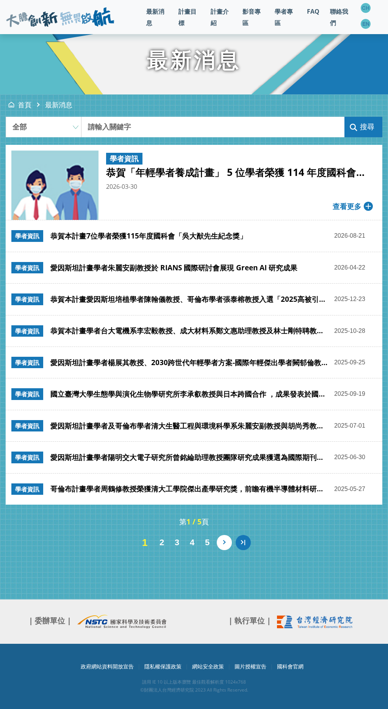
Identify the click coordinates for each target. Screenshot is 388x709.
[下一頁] (224, 542)
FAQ (313, 11)
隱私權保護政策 (162, 666)
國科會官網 (290, 666)
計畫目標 (187, 17)
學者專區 (284, 17)
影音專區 (251, 17)
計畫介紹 (220, 17)
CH (366, 8)
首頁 (24, 104)
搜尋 (367, 127)
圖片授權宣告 (250, 666)
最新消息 (155, 17)
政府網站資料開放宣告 (107, 666)
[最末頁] (243, 542)
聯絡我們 (339, 17)
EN (366, 24)
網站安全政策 (208, 666)
